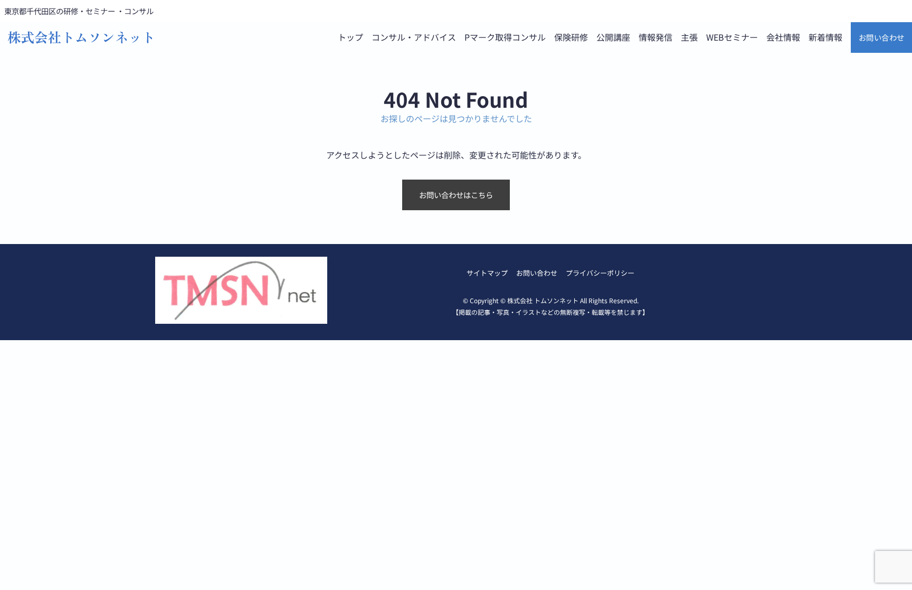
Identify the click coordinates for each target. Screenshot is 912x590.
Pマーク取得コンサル (505, 37)
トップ (350, 37)
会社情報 (783, 37)
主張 (689, 37)
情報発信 (655, 37)
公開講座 (613, 37)
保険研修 (571, 37)
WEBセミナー (732, 37)
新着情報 (825, 37)
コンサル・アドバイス (414, 37)
